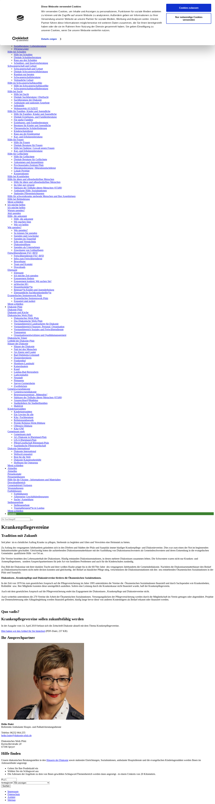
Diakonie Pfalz (15, 306)
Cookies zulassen (188, 7)
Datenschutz (14, 794)
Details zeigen (49, 39)
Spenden (12, 513)
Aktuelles (12, 468)
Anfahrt (11, 797)
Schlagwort (7, 782)
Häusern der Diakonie (57, 760)
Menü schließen (15, 202)
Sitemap (12, 800)
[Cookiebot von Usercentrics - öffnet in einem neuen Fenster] (20, 39)
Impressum (13, 791)
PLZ (3, 779)
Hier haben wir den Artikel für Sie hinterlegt (23, 631)
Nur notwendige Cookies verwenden (188, 18)
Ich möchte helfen (16, 204)
